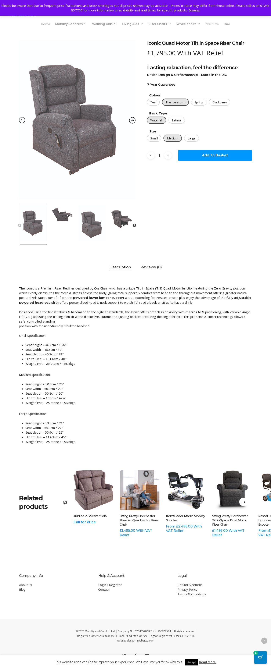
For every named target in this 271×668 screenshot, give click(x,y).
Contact (103, 589)
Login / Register (110, 585)
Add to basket (215, 155)
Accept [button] (191, 662)
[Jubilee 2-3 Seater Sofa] (93, 490)
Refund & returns (190, 585)
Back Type (158, 113)
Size (152, 131)
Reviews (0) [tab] (151, 267)
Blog (22, 589)
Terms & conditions (191, 594)
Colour (155, 95)
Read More (207, 662)
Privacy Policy (187, 589)
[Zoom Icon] (77, 121)
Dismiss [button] (194, 10)
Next (134, 225)
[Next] (243, 502)
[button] (153, 102)
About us (25, 585)
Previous (20, 225)
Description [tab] (120, 267)
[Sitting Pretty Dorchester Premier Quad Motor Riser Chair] (139, 490)
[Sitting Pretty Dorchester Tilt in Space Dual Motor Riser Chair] (232, 490)
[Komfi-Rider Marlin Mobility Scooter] (186, 490)
